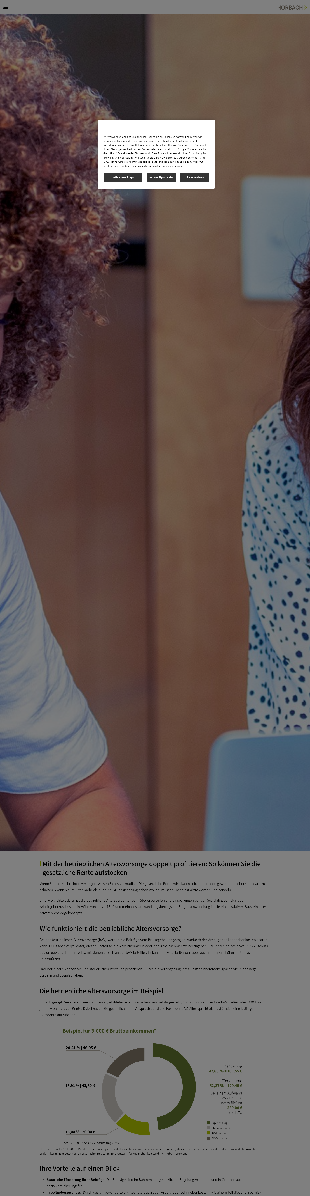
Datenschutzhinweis (159, 166)
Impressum (177, 166)
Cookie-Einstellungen (123, 177)
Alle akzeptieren (195, 177)
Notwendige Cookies (161, 177)
